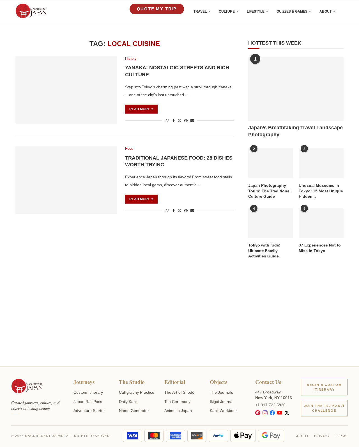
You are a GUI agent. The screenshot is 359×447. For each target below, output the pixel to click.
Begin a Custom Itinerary (324, 387)
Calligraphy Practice (136, 392)
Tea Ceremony (177, 401)
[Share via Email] (192, 120)
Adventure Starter (89, 410)
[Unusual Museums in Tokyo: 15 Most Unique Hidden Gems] (321, 163)
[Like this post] (167, 120)
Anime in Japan (178, 410)
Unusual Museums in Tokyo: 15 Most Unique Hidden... (321, 191)
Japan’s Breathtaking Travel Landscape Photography (295, 131)
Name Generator (134, 410)
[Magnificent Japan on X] (287, 412)
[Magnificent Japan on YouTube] (279, 412)
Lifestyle (255, 11)
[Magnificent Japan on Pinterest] (257, 412)
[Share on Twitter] (179, 120)
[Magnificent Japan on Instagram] (265, 412)
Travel (200, 11)
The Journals (221, 392)
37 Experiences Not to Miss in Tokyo (320, 248)
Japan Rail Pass (87, 401)
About (325, 11)
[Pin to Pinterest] (186, 120)
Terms (341, 436)
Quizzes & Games (292, 11)
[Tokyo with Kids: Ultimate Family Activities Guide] (270, 223)
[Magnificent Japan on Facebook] (272, 412)
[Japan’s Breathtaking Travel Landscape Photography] (296, 89)
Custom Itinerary (88, 392)
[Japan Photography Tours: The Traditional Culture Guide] (270, 163)
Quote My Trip (157, 8)
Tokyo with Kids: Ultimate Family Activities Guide (264, 250)
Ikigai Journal (221, 401)
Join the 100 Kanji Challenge (324, 408)
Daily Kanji (128, 401)
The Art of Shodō (179, 392)
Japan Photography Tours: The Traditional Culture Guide (269, 191)
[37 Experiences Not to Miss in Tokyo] (321, 223)
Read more (139, 109)
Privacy (322, 436)
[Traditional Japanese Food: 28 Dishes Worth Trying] (66, 180)
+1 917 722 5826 (270, 405)
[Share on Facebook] (173, 120)
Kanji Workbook (224, 410)
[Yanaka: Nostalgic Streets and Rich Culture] (66, 90)
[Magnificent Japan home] (26, 387)
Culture (227, 11)
